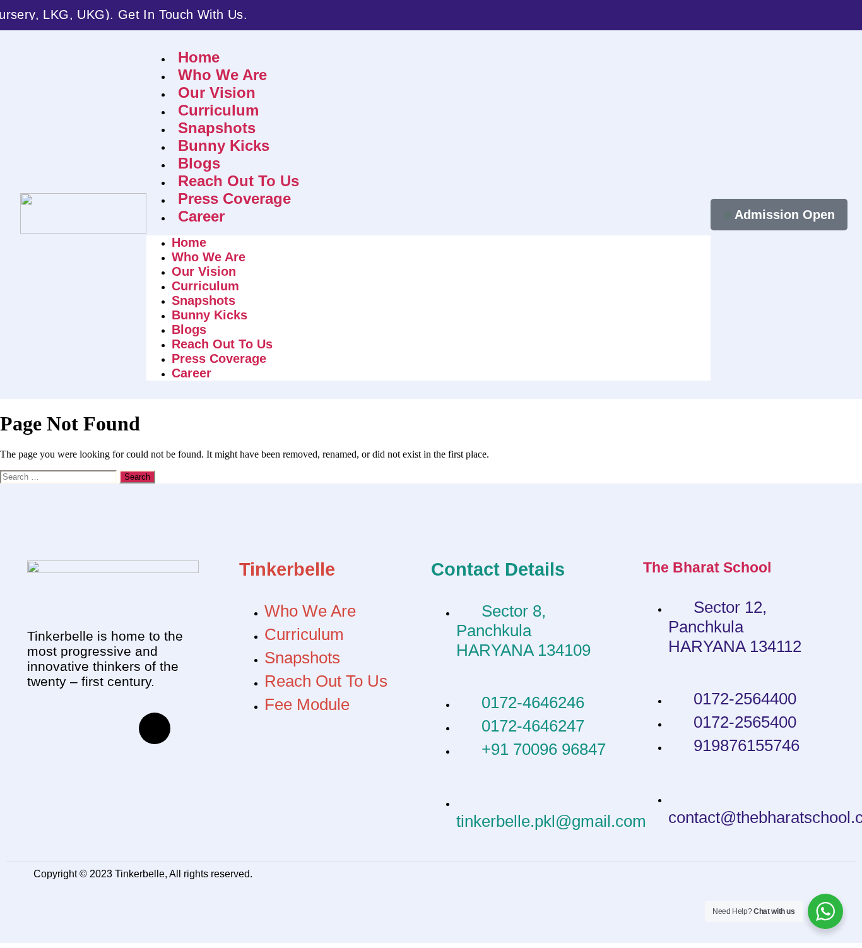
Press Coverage (234, 198)
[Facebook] (43, 728)
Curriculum (218, 110)
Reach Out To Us (238, 180)
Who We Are (222, 74)
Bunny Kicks (223, 145)
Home (199, 57)
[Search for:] (59, 476)
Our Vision (217, 92)
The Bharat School (707, 567)
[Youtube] (117, 728)
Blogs (199, 163)
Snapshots (217, 127)
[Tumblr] (43, 762)
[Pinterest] (80, 762)
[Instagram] (154, 728)
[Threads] (80, 728)
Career (201, 216)
